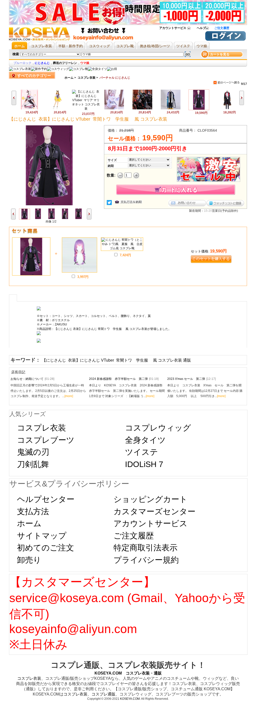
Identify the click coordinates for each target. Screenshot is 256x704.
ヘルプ (201, 28)
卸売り (29, 559)
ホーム (69, 77)
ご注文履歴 (221, 28)
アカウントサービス (172, 28)
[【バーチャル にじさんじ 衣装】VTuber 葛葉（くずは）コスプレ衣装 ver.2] (142, 108)
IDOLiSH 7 (144, 464)
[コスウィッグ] (58, 69)
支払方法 (33, 511)
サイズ (112, 160)
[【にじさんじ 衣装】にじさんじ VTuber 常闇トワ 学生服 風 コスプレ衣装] (198, 109)
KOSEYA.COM (130, 699)
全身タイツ (145, 440)
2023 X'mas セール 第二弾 (191, 379)
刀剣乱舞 (33, 464)
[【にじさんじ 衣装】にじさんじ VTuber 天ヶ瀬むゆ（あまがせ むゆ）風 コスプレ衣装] (29, 108)
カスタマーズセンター (155, 511)
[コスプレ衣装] (20, 69)
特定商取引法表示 (146, 547)
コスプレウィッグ (158, 427)
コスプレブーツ (45, 440)
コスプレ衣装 (87, 77)
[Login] (225, 39)
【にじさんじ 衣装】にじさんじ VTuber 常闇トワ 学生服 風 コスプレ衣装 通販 (116, 360)
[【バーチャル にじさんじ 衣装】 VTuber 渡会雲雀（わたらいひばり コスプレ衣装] (114, 108)
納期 (111, 166)
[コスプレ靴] (78, 69)
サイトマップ (41, 535)
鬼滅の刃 (33, 452)
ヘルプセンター (45, 499)
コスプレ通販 (104, 694)
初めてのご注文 (45, 547)
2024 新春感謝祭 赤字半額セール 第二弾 (123, 379)
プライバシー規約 (146, 559)
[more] (68, 396)
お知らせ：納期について (32, 379)
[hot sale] (112, 69)
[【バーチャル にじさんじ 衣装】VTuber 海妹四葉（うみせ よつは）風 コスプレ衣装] (58, 108)
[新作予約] (39, 69)
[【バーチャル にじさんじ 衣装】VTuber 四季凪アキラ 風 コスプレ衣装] (170, 108)
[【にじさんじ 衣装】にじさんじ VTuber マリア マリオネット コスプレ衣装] (86, 108)
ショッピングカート (151, 499)
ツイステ (141, 452)
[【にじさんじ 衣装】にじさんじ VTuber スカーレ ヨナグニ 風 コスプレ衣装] (227, 108)
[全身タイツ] (97, 69)
